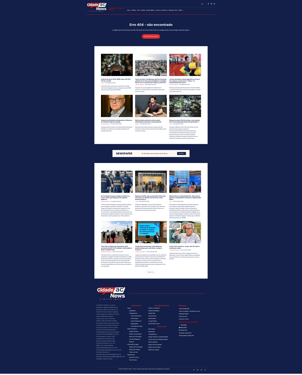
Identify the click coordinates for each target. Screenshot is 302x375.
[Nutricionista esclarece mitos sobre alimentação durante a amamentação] (151, 106)
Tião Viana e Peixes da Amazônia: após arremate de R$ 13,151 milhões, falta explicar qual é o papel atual (116, 248)
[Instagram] (211, 3)
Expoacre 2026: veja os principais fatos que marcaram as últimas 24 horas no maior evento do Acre (150, 197)
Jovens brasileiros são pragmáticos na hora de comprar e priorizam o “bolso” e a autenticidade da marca (184, 80)
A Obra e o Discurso (106, 251)
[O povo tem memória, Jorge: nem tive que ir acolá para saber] (185, 232)
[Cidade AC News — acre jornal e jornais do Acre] (97, 7)
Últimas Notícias (140, 84)
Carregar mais (150, 272)
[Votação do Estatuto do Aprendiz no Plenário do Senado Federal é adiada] (117, 106)
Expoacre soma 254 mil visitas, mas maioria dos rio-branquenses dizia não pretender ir (184, 121)
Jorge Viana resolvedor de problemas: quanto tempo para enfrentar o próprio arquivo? (148, 248)
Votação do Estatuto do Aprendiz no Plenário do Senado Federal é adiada (116, 121)
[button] (202, 4)
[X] (214, 3)
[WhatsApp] (205, 369)
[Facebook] (208, 3)
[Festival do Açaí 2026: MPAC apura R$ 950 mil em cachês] (117, 65)
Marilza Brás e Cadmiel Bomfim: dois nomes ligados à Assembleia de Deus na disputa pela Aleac (185, 197)
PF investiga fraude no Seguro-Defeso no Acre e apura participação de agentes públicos (115, 197)
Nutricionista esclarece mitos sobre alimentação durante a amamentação (148, 121)
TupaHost (167, 369)
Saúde (137, 124)
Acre (102, 83)
